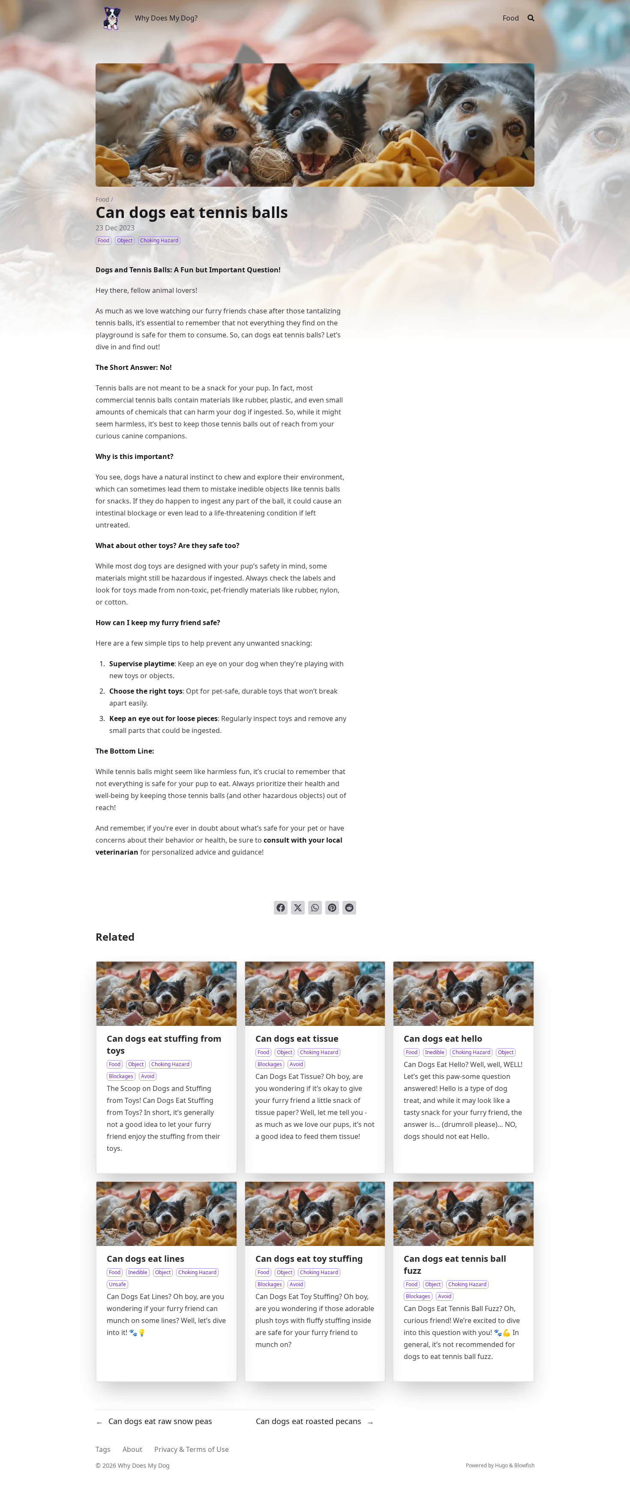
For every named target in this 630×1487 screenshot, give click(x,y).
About (132, 1449)
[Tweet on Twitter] (298, 908)
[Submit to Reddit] (349, 908)
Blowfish (524, 1465)
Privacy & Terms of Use (191, 1449)
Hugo (501, 1465)
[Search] (531, 18)
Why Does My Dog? (166, 18)
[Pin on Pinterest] (332, 908)
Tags (103, 1449)
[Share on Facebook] (281, 908)
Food (102, 199)
